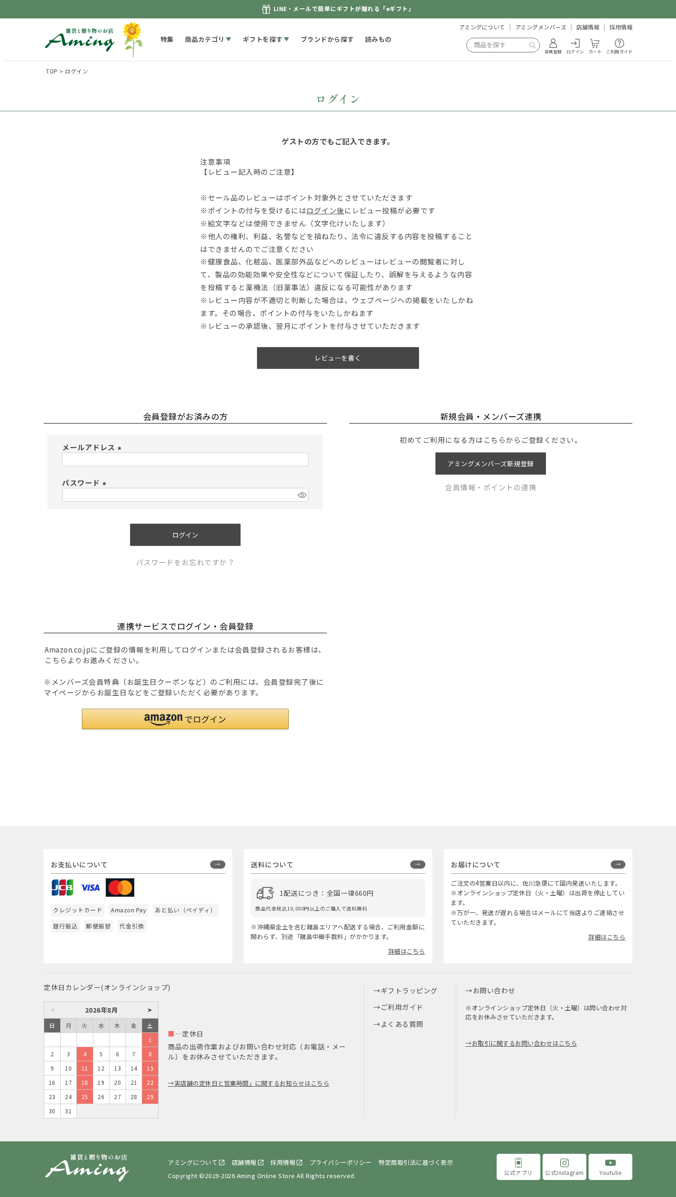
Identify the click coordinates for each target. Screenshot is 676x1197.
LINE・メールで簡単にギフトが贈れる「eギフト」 (344, 9)
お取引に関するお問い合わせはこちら (524, 1043)
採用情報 (620, 27)
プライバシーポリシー (340, 1162)
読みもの (378, 39)
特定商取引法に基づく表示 (415, 1162)
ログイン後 (325, 210)
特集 (167, 39)
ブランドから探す (327, 39)
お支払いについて (79, 864)
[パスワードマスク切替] (301, 494)
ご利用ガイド (402, 1007)
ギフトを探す (263, 39)
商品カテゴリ (205, 39)
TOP (52, 71)
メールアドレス (93, 447)
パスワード (85, 482)
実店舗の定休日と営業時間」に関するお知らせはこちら (251, 1083)
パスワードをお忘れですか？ (185, 562)
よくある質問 (402, 1024)
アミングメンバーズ (541, 27)
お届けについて (476, 864)
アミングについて (482, 27)
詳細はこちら (406, 951)
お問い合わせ (494, 990)
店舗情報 (587, 27)
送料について (272, 864)
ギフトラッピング (409, 990)
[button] (185, 719)
